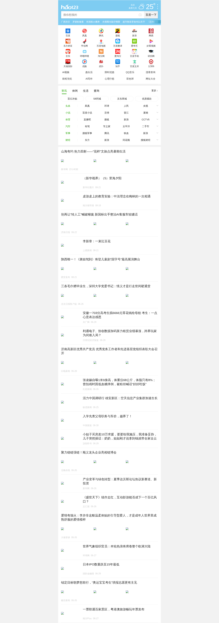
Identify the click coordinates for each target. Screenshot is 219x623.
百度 (68, 35)
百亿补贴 (72, 98)
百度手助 (134, 56)
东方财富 (67, 46)
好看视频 (151, 46)
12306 (151, 66)
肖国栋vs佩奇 (93, 21)
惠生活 (89, 72)
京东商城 (122, 98)
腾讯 (101, 35)
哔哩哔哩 (84, 56)
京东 (68, 56)
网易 (151, 35)
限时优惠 (109, 72)
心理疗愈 (109, 78)
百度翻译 (117, 46)
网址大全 (150, 78)
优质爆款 (147, 98)
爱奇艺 (134, 46)
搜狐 (117, 35)
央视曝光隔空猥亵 (111, 21)
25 (149, 6)
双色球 (130, 78)
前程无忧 (67, 78)
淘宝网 (101, 56)
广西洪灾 (65, 21)
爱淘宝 (117, 56)
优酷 (84, 66)
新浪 (134, 35)
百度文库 (134, 66)
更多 (153, 90)
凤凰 (84, 35)
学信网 (84, 46)
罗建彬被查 (78, 21)
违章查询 (150, 72)
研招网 (151, 56)
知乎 (117, 66)
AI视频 (65, 72)
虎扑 (101, 66)
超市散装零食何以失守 (134, 21)
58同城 (97, 98)
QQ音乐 (130, 72)
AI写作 (89, 78)
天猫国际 (67, 66)
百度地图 (101, 46)
